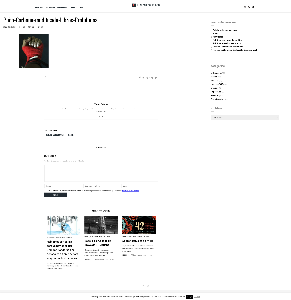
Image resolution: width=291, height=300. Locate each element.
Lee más (197, 297)
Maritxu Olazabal (105, 259)
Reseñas (215, 95)
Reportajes (216, 91)
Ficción (214, 76)
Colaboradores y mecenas (225, 30)
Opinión (214, 88)
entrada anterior (51, 130)
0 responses (39, 27)
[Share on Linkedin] (156, 77)
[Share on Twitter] (143, 77)
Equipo (216, 33)
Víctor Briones (11, 27)
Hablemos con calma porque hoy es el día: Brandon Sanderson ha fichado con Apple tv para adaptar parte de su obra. (62, 250)
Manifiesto (218, 36)
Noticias (215, 80)
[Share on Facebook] (139, 77)
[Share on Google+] (148, 77)
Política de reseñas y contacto (227, 43)
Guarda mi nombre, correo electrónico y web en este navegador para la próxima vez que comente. (84, 190)
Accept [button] (189, 297)
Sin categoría (217, 99)
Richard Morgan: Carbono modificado (61, 134)
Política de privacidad (130, 190)
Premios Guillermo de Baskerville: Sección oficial (235, 50)
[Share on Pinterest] (152, 77)
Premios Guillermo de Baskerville (71, 7)
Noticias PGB (217, 84)
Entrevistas (216, 73)
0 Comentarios (60, 238)
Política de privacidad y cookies (227, 40)
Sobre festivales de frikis (137, 240)
